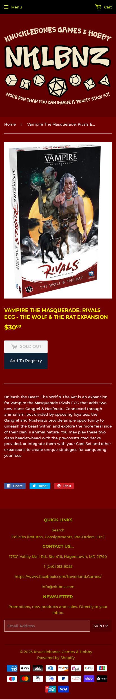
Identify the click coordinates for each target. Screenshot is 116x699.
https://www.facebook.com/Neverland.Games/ (58, 576)
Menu (16, 7)
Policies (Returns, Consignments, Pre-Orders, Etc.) (58, 537)
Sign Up (101, 626)
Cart (107, 7)
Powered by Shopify (56, 657)
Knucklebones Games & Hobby (63, 651)
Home (10, 124)
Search (58, 530)
